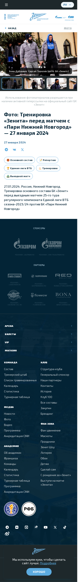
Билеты (10, 334)
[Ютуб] (45, 527)
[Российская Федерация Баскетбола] (29, 509)
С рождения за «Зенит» (56, 475)
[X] (55, 527)
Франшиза (11, 458)
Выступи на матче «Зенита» (52, 482)
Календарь (11, 385)
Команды (10, 463)
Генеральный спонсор (55, 374)
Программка (12, 430)
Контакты (47, 385)
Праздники (48, 441)
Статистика (11, 391)
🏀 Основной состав (19, 160)
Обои (44, 458)
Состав (8, 369)
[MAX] (26, 527)
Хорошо (39, 571)
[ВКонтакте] (17, 527)
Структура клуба (51, 369)
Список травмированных (20, 380)
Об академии (12, 452)
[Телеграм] (7, 527)
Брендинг (47, 413)
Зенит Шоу (48, 447)
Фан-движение (51, 430)
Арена (9, 325)
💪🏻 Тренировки (48, 168)
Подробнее (48, 563)
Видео (8, 424)
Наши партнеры (51, 380)
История (46, 391)
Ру (65, 4)
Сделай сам (48, 469)
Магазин (11, 350)
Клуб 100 (46, 397)
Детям (45, 463)
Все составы (49, 402)
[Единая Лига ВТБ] (11, 509)
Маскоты (46, 436)
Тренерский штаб (15, 374)
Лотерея (46, 452)
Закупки (46, 408)
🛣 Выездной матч (18, 176)
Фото (68, 28)
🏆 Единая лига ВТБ (19, 168)
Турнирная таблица (17, 397)
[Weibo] (7, 533)
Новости (9, 413)
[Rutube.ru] (36, 527)
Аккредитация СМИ (16, 436)
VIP (7, 342)
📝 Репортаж (47, 160)
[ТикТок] (65, 527)
